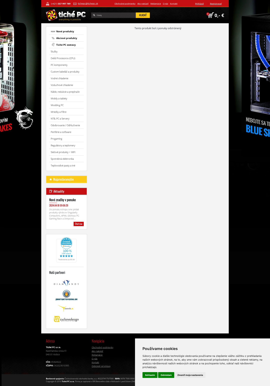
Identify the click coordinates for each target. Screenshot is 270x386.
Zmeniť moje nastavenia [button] (190, 375)
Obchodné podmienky (125, 3)
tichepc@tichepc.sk (88, 3)
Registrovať (216, 3)
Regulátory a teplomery (63, 145)
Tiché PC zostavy (66, 44)
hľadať (143, 15)
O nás (165, 3)
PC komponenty (59, 64)
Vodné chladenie (59, 78)
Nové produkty (65, 31)
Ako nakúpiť (143, 3)
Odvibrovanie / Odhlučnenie (65, 125)
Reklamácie (155, 3)
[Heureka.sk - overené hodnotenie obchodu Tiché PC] (66, 249)
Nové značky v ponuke (62, 199)
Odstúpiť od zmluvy (101, 366)
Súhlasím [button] (150, 375)
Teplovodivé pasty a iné (63, 165)
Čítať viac (78, 223)
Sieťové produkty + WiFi (63, 152)
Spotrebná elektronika (62, 158)
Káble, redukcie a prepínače (65, 91)
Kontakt (174, 3)
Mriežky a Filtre (58, 111)
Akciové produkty (66, 38)
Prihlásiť (199, 3)
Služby (54, 51)
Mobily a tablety (59, 98)
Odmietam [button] (166, 375)
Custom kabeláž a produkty (65, 71)
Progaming (56, 138)
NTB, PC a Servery (60, 118)
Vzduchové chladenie (62, 85)
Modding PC (57, 105)
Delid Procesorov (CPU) (63, 58)
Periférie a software (61, 132)
